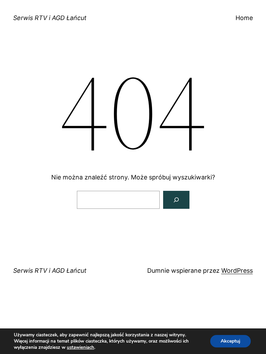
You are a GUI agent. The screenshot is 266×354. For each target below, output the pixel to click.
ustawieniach (80, 347)
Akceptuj (230, 341)
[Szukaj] (176, 200)
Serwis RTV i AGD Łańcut (50, 17)
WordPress (237, 270)
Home (244, 17)
